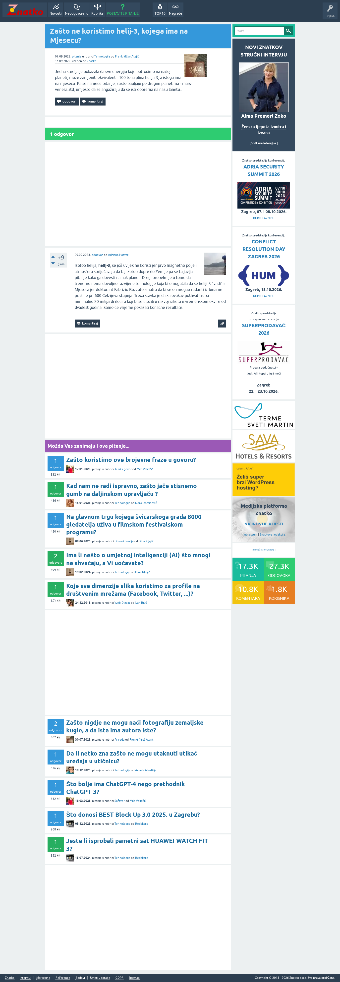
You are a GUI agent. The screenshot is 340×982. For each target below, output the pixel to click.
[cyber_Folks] (263, 494)
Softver (119, 801)
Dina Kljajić (146, 541)
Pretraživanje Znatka (263, 549)
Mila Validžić (145, 469)
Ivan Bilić (141, 602)
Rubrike (97, 13)
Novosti (56, 13)
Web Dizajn (122, 602)
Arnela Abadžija (145, 770)
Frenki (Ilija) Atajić (127, 56)
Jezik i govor (123, 469)
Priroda (119, 739)
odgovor (97, 255)
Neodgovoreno (76, 13)
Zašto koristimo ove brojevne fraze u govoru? (131, 459)
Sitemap (134, 978)
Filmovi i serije (124, 541)
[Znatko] (24, 9)
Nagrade (175, 13)
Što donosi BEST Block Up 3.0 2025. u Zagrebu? (133, 814)
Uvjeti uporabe (100, 978)
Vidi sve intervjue (263, 143)
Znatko (91, 61)
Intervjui (25, 978)
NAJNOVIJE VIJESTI (263, 524)
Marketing (43, 978)
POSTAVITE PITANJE (123, 13)
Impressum (250, 534)
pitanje (76, 56)
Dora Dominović (146, 503)
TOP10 (160, 13)
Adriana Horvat (118, 255)
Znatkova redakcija (272, 534)
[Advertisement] (138, 194)
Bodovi (80, 978)
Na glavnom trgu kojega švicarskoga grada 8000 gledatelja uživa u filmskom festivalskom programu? (134, 524)
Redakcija (141, 823)
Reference (63, 978)
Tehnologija (102, 56)
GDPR (119, 978)
